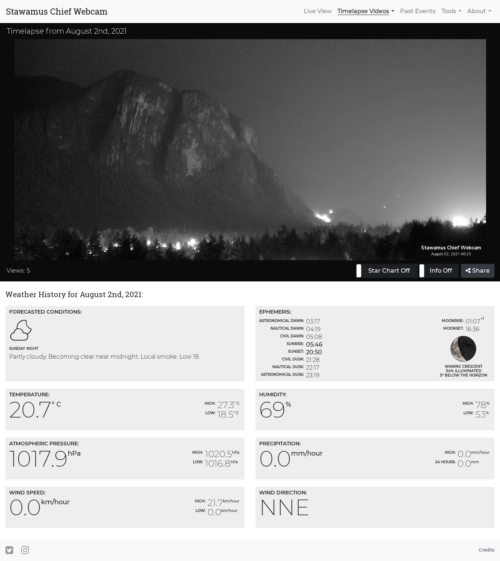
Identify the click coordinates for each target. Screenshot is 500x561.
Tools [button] (448, 11)
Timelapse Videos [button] (363, 11)
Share (480, 270)
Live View (318, 11)
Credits (487, 550)
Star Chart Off (389, 270)
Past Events (418, 11)
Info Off (441, 270)
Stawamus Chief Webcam (57, 11)
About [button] (476, 11)
